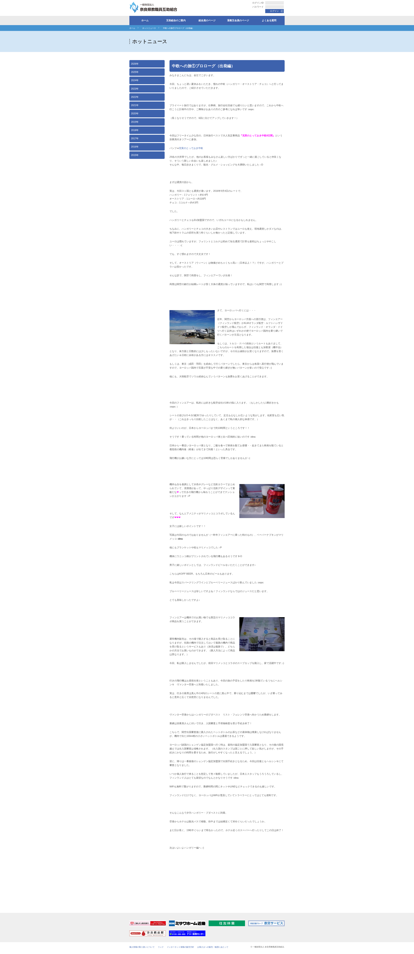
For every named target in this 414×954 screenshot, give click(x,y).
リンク (161, 947)
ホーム (145, 20)
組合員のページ (207, 20)
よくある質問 (269, 20)
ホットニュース (149, 28)
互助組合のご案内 (176, 20)
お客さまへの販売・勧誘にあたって (212, 947)
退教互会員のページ (238, 20)
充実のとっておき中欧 (191, 148)
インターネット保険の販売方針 (180, 947)
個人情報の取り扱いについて (142, 947)
